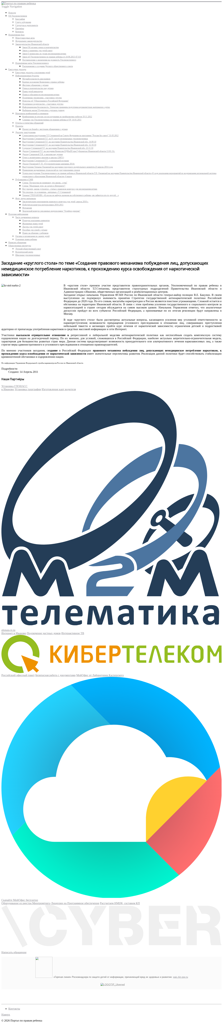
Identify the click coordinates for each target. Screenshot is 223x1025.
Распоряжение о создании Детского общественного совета (47, 66)
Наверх (5, 1014)
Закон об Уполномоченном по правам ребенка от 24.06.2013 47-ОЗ (51, 57)
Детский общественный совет (28, 249)
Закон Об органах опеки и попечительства (40, 47)
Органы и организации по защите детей (32, 236)
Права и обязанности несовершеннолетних (40, 94)
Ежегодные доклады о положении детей (32, 72)
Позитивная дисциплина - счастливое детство (42, 98)
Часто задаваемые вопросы (27, 217)
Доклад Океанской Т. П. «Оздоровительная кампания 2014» (48, 164)
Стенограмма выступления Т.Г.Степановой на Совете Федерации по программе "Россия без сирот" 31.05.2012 (70, 135)
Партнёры (19, 28)
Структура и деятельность (26, 25)
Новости (12, 13)
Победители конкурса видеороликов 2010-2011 (42, 205)
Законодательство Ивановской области (32, 44)
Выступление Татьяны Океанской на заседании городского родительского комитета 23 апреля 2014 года (67, 167)
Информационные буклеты (27, 75)
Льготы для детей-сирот (32, 227)
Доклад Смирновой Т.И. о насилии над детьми (42, 154)
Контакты (19, 31)
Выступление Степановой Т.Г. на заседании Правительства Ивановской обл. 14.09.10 (59, 142)
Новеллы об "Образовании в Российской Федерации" (45, 101)
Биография (20, 19)
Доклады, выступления (25, 132)
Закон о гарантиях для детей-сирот (37, 50)
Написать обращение (17, 242)
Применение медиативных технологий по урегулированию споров (51, 170)
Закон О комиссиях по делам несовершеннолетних (44, 53)
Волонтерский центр (24, 252)
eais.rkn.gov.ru (180, 977)
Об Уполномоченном (17, 16)
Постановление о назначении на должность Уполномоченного (49, 60)
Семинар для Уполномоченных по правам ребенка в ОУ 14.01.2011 (51, 120)
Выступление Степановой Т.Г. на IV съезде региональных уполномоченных (55, 138)
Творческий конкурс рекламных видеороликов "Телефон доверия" (51, 211)
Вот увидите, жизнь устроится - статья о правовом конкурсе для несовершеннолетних (59, 189)
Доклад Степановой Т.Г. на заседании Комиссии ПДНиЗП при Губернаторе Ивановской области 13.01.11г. (68, 151)
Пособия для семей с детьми (34, 230)
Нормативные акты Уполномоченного (32, 63)
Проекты (19, 126)
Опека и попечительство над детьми (37, 88)
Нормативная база (16, 35)
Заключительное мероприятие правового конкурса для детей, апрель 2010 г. (55, 201)
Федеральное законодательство (28, 41)
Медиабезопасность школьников (36, 79)
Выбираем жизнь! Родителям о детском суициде (43, 110)
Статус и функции (23, 22)
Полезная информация (18, 214)
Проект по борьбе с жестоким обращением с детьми (45, 129)
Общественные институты (19, 245)
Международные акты (25, 38)
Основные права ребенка (26, 239)
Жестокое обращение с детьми (35, 85)
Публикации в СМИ (24, 179)
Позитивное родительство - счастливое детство (42, 104)
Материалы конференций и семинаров (31, 113)
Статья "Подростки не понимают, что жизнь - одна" (44, 182)
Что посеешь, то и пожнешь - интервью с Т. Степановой (46, 192)
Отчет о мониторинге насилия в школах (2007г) (43, 157)
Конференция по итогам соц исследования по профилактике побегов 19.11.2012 (57, 116)
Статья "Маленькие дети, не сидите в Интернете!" (44, 186)
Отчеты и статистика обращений (29, 123)
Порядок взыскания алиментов (36, 220)
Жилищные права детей (32, 223)
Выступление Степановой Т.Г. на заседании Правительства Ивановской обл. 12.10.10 (59, 145)
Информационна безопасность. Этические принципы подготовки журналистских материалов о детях (66, 107)
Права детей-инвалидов (32, 91)
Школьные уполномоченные (27, 255)
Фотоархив (27, 208)
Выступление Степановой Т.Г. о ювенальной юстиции (45, 160)
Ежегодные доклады (17, 69)
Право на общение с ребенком (35, 233)
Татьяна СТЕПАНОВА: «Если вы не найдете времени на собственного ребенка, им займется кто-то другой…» (70, 195)
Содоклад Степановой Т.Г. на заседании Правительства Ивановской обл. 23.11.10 (57, 148)
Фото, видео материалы (25, 198)
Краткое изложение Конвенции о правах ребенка (43, 82)
